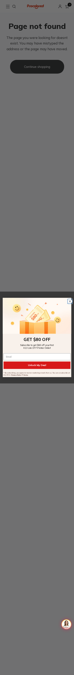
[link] (37, 316)
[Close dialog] (70, 301)
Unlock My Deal (37, 365)
